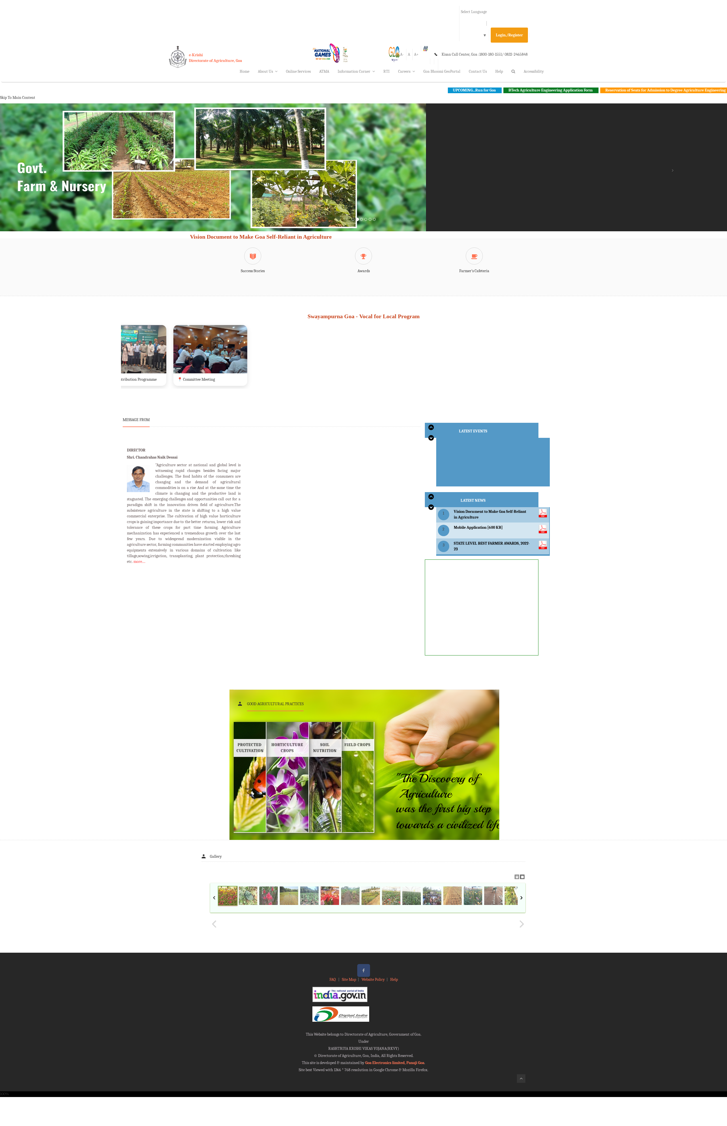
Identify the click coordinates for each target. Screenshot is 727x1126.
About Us (265, 71)
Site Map (349, 979)
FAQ (333, 979)
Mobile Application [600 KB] (478, 527)
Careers (404, 71)
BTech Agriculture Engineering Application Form (487, 90)
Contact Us (478, 71)
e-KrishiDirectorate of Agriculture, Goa (215, 58)
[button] (54, 174)
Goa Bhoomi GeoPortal (441, 71)
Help (499, 71)
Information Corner (354, 71)
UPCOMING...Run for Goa (411, 90)
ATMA (324, 71)
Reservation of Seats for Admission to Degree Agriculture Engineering (602, 90)
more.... (139, 561)
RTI (386, 71)
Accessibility (534, 71)
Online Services (298, 71)
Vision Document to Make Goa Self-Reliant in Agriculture (261, 237)
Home (244, 71)
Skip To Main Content (17, 97)
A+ (416, 54)
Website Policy (373, 979)
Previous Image (214, 924)
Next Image (521, 924)
